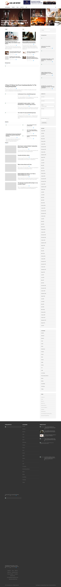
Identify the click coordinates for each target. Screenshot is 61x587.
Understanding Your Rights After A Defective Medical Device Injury (50, 439)
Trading (23, 482)
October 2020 (43, 290)
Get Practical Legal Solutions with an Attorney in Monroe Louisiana (15, 52)
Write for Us (43, 403)
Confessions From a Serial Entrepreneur (52, 23)
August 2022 (43, 245)
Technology (43, 386)
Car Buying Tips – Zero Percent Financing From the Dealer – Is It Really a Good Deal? (14, 23)
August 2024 (43, 189)
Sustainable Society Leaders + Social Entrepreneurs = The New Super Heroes (26, 104)
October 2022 (43, 240)
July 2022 (42, 248)
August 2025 (43, 157)
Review (42, 378)
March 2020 (43, 309)
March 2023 (43, 226)
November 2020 (43, 288)
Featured (42, 351)
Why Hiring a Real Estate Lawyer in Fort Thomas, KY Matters (32, 52)
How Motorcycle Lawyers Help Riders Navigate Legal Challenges (15, 57)
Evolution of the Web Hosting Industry (32, 136)
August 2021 (43, 272)
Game (23, 450)
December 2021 (43, 261)
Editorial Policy (43, 411)
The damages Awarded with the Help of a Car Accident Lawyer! (28, 183)
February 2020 (43, 312)
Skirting (23, 474)
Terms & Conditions (44, 407)
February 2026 (43, 141)
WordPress (54, 585)
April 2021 (42, 282)
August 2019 (43, 322)
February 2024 (43, 205)
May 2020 (42, 304)
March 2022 (43, 253)
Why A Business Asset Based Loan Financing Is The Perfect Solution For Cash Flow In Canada (53, 15)
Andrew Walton (30, 44)
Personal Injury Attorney (44, 375)
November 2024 (43, 181)
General (42, 359)
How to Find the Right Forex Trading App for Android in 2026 (50, 427)
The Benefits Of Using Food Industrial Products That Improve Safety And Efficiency (38, 15)
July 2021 (42, 274)
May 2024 (42, 197)
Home (42, 399)
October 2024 (43, 184)
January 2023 (43, 232)
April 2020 (42, 306)
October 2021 (43, 266)
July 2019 (42, 325)
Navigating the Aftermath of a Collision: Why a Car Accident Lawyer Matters (12, 42)
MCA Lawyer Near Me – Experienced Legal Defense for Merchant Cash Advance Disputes (32, 57)
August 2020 (43, 296)
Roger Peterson (13, 45)
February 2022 (43, 256)
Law (26, 7)
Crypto (42, 343)
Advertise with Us (43, 405)
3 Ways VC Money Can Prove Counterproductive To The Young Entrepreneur (20, 85)
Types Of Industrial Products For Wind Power (32, 125)
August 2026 (43, 130)
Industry (22, 7)
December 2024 (43, 178)
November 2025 (43, 149)
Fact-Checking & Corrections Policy (46, 413)
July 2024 (42, 192)
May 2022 (42, 250)
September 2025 (43, 154)
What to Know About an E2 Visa (25, 164)
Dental (42, 346)
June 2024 (42, 194)
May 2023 (42, 221)
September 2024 (43, 186)
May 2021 (42, 280)
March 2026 (43, 138)
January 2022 (43, 258)
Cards (23, 434)
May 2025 (42, 165)
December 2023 (43, 210)
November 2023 (43, 213)
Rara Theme (47, 585)
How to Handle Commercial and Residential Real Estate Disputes (29, 42)
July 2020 (42, 298)
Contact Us (43, 397)
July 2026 (42, 133)
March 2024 (43, 202)
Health (42, 362)
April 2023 (42, 224)
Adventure (42, 335)
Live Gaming (24, 466)
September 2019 (43, 320)
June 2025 (42, 162)
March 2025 (43, 170)
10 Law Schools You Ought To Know (38, 23)
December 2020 (43, 285)
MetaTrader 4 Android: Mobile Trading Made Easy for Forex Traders (27, 147)
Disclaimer (42, 409)
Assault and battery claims (24, 155)
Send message (44, 122)
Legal (17, 7)
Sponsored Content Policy (45, 415)
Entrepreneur (7, 7)
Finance (13, 7)
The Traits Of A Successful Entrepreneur (27, 112)
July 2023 (42, 218)
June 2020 (42, 301)
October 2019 (43, 317)
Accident (23, 426)
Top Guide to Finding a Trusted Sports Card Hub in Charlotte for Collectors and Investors (49, 458)
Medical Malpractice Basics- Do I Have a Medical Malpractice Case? (27, 174)
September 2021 (43, 269)
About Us (42, 401)
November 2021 (43, 264)
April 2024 (42, 200)
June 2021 (42, 277)
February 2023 (43, 229)
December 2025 (43, 146)
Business (42, 338)
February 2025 (43, 173)
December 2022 (43, 234)
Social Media (43, 383)
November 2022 (43, 237)
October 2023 (43, 216)
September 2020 (43, 293)
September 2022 (43, 242)
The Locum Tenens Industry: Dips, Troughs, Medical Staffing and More (32, 130)
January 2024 (43, 208)
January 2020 (43, 314)
